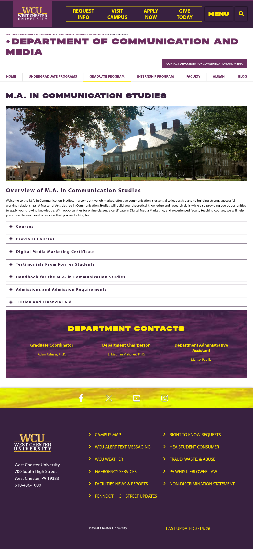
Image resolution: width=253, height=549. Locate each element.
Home (11, 76)
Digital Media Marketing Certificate (55, 251)
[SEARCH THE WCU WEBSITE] (241, 14)
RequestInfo (83, 14)
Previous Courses (35, 238)
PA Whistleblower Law (193, 471)
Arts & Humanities (46, 34)
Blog (242, 76)
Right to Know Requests (195, 434)
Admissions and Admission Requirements (61, 289)
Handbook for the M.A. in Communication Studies (71, 276)
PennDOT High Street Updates (126, 496)
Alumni (219, 76)
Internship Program (155, 76)
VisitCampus (117, 14)
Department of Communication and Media (81, 34)
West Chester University (19, 34)
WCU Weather (109, 459)
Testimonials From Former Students (55, 264)
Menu (218, 13)
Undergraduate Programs (53, 76)
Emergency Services (116, 471)
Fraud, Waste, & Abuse (192, 459)
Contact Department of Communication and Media (204, 63)
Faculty (193, 76)
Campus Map (108, 434)
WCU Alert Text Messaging (123, 447)
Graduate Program (107, 76)
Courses (25, 226)
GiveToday (185, 14)
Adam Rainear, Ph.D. (52, 354)
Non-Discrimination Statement (202, 484)
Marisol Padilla (201, 359)
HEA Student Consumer (194, 447)
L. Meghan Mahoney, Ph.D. (126, 354)
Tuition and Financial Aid (44, 301)
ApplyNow (151, 14)
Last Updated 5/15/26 (188, 528)
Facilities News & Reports (121, 484)
